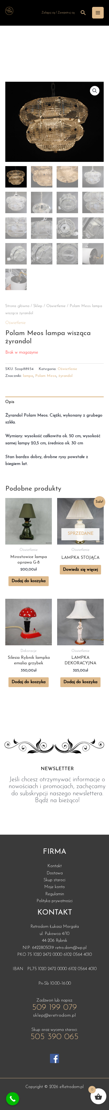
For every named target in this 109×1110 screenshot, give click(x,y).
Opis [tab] (9, 402)
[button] (94, 90)
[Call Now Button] (12, 1099)
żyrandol (65, 376)
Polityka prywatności (54, 901)
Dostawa (55, 873)
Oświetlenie (56, 306)
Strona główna (17, 306)
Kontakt (54, 866)
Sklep (37, 306)
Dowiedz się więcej (80, 570)
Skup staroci (54, 880)
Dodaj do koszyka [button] (29, 581)
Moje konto (54, 887)
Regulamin (54, 894)
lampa (28, 376)
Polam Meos (45, 376)
